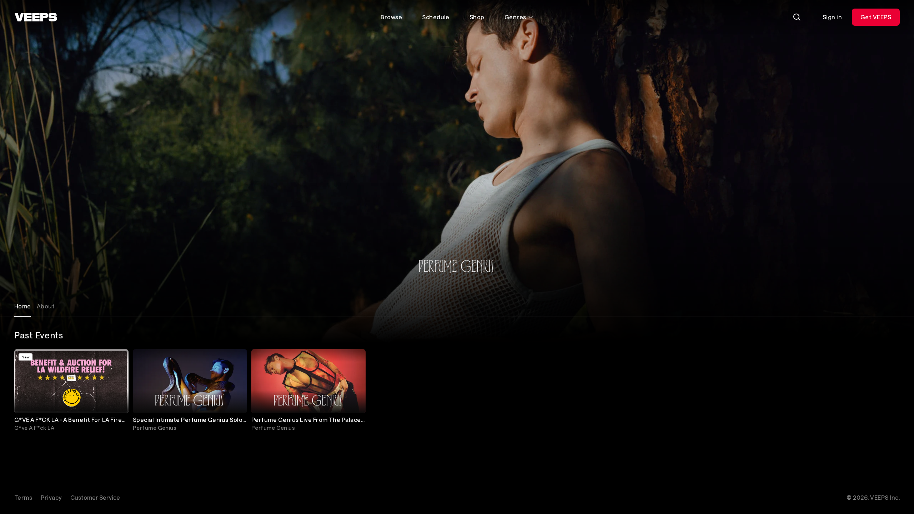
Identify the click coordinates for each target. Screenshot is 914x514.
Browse (391, 17)
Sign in (832, 17)
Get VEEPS (875, 17)
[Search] (796, 17)
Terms (23, 497)
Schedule (436, 17)
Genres (515, 17)
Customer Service (95, 497)
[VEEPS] (35, 17)
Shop (476, 17)
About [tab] (46, 306)
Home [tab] (22, 306)
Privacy (51, 497)
